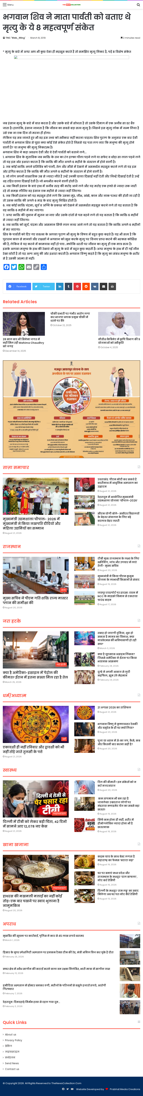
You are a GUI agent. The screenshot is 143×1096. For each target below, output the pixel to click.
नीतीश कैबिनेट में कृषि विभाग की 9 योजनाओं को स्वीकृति (119, 341)
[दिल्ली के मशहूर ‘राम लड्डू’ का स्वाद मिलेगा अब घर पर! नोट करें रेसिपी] (84, 896)
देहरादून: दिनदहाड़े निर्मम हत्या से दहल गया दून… (31, 1002)
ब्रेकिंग (8, 1046)
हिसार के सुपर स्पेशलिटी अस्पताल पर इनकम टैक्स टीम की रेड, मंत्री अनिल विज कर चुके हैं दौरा (58, 952)
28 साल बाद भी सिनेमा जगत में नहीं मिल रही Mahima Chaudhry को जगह (23, 342)
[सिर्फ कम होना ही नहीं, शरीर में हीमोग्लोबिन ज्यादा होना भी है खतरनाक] (84, 825)
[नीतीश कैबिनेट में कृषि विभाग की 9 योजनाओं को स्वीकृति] (119, 324)
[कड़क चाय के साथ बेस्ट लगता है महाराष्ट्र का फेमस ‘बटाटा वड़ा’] (84, 862)
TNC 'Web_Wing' (15, 37)
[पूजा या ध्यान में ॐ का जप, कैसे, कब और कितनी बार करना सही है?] (84, 746)
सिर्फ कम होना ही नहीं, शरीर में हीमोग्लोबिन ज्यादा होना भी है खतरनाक (116, 823)
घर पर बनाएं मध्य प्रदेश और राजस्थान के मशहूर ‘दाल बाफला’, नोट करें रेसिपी (117, 876)
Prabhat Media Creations (125, 1089)
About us (10, 1034)
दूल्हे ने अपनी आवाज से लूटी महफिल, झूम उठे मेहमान (114, 673)
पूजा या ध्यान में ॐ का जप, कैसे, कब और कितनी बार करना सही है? (119, 742)
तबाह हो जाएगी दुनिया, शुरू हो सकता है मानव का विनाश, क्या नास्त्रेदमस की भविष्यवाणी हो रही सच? (117, 638)
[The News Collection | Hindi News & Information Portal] (71, 4)
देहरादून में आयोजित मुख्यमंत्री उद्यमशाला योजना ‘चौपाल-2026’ (118, 499)
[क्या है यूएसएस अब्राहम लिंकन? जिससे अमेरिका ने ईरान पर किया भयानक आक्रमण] (84, 659)
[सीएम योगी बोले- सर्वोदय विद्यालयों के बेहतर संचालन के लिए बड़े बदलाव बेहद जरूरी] (84, 519)
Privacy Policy (13, 1040)
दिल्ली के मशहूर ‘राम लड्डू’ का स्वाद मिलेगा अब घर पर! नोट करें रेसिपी (118, 892)
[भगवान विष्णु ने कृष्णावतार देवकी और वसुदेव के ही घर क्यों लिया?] (84, 729)
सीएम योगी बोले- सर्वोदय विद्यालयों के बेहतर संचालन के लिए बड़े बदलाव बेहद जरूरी (118, 517)
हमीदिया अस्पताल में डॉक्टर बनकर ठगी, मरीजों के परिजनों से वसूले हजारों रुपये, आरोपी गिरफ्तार (54, 987)
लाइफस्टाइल (12, 1052)
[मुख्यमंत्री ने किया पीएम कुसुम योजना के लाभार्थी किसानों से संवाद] (84, 581)
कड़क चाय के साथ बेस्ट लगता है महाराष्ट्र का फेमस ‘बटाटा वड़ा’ (116, 858)
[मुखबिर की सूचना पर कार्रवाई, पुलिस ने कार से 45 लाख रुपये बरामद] (130, 941)
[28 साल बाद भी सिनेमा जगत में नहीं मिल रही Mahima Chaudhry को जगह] (24, 324)
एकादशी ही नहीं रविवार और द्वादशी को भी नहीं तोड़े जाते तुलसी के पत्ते (33, 749)
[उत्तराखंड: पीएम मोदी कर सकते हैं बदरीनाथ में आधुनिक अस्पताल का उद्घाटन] (84, 485)
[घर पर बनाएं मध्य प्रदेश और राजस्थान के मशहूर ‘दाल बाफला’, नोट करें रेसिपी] (84, 878)
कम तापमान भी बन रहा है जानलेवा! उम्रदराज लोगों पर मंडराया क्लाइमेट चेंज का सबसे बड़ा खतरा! (118, 804)
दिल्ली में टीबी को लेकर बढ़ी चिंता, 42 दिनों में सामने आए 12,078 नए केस (35, 824)
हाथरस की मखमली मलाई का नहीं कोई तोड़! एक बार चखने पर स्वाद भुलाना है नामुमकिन (32, 901)
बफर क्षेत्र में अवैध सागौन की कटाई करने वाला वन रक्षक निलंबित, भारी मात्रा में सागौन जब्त (56, 969)
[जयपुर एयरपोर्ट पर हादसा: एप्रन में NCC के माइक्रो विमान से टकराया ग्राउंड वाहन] (84, 598)
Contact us (12, 1069)
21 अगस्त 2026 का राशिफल (114, 707)
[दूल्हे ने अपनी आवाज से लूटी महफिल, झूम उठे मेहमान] (84, 677)
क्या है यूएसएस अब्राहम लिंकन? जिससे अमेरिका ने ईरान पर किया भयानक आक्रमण (117, 657)
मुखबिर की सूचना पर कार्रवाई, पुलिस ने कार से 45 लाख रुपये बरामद (43, 936)
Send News (12, 1063)
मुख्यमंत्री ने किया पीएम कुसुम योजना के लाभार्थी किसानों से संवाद (118, 578)
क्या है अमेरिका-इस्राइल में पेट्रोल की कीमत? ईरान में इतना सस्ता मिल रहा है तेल (35, 675)
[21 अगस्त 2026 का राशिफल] (84, 713)
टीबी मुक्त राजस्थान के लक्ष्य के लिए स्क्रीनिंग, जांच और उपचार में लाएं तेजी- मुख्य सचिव (118, 562)
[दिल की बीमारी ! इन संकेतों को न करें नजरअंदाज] (84, 787)
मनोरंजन (10, 1057)
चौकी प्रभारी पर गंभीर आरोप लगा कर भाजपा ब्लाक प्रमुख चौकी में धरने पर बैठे (70, 317)
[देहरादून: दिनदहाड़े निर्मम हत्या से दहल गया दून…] (130, 1007)
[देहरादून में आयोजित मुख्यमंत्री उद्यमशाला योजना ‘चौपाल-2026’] (84, 502)
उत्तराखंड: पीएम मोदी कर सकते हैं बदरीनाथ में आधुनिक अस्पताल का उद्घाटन (118, 482)
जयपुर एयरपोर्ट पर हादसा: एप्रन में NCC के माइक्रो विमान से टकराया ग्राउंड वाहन (118, 596)
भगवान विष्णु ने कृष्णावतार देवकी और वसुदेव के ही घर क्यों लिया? (118, 726)
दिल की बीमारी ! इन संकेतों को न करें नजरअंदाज (117, 784)
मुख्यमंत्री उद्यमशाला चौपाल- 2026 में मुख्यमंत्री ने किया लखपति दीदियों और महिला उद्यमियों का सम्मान (32, 524)
